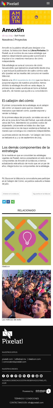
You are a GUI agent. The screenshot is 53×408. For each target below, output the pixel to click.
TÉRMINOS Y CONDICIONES (26, 398)
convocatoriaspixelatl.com (14, 362)
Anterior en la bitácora (11, 194)
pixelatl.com (7, 359)
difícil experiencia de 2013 (24, 80)
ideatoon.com (34, 359)
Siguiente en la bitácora (41, 194)
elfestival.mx (20, 359)
